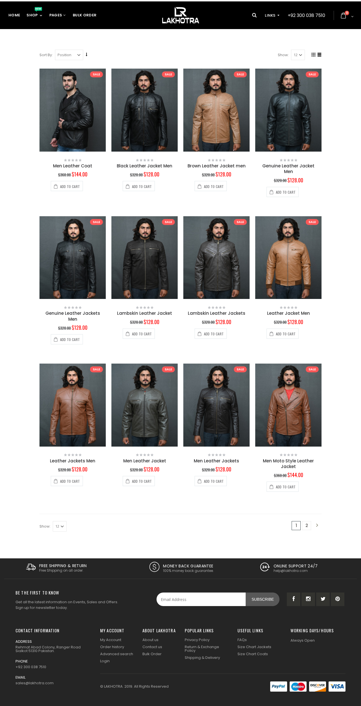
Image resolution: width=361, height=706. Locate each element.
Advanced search (116, 654)
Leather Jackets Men (72, 461)
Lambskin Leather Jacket (144, 313)
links (270, 15)
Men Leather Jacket (144, 461)
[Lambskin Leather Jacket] (144, 257)
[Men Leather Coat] (72, 110)
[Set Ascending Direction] (86, 54)
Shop (34, 13)
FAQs (242, 639)
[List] (318, 55)
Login (105, 661)
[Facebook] (293, 599)
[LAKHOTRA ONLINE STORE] (180, 15)
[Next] (317, 525)
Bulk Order (84, 15)
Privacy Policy (197, 639)
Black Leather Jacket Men (144, 166)
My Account (110, 639)
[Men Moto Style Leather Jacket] (288, 405)
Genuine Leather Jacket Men (288, 168)
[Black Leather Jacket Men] (144, 110)
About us (150, 639)
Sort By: (46, 55)
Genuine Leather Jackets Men (72, 316)
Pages (56, 15)
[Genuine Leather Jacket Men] (288, 110)
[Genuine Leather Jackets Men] (72, 257)
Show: (283, 55)
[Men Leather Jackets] (216, 405)
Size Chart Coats (252, 654)
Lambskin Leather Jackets (216, 313)
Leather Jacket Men (288, 313)
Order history (112, 647)
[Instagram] (308, 599)
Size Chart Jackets (254, 647)
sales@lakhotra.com (35, 683)
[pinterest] (337, 599)
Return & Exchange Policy (202, 648)
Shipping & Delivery (202, 657)
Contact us (152, 647)
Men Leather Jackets (216, 461)
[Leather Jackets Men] (72, 405)
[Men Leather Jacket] (144, 405)
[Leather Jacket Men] (288, 257)
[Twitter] (323, 599)
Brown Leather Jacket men (217, 166)
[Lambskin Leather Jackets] (216, 257)
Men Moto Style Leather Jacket (288, 463)
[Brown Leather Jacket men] (216, 110)
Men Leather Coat (72, 166)
